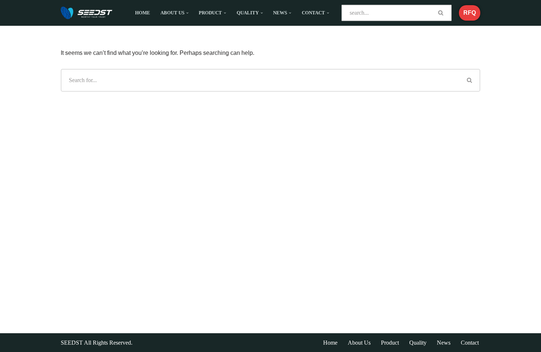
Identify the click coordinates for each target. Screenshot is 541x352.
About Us (359, 342)
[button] (187, 13)
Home (142, 12)
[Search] (441, 13)
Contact (470, 342)
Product (390, 342)
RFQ (469, 13)
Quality (418, 342)
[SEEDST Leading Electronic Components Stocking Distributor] (86, 13)
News (443, 342)
